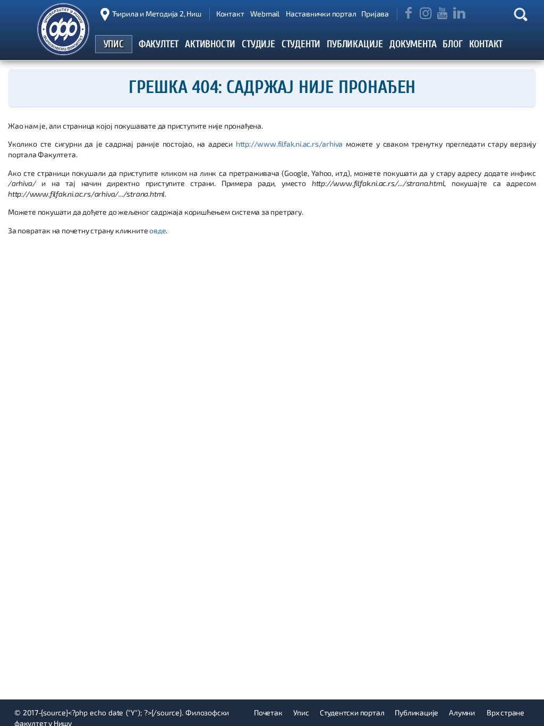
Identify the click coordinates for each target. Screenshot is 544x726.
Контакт (230, 13)
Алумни (462, 712)
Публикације (416, 712)
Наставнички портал (321, 13)
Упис (301, 712)
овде (157, 230)
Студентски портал (352, 712)
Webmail (264, 13)
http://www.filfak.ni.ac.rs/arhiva (289, 143)
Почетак (268, 712)
